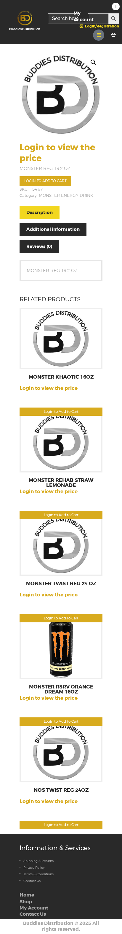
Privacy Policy (34, 868)
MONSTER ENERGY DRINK (66, 195)
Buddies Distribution (48, 923)
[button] (93, 62)
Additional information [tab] (53, 229)
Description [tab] (39, 212)
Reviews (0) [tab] (39, 246)
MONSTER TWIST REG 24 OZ (61, 583)
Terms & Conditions (38, 874)
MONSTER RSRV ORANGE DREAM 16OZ (61, 690)
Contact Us (32, 881)
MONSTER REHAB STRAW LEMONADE (61, 483)
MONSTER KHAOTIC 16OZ (61, 377)
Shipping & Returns (38, 861)
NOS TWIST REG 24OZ (61, 790)
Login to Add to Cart (45, 181)
